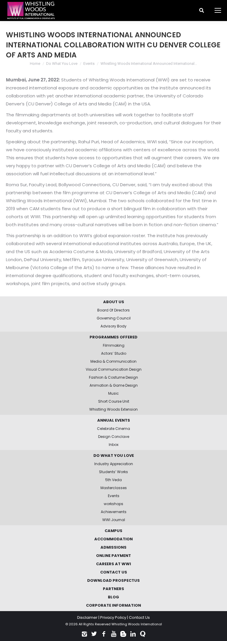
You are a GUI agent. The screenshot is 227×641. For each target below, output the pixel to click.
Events (89, 63)
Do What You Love (61, 63)
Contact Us (139, 617)
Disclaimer (87, 617)
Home (35, 63)
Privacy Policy (113, 617)
